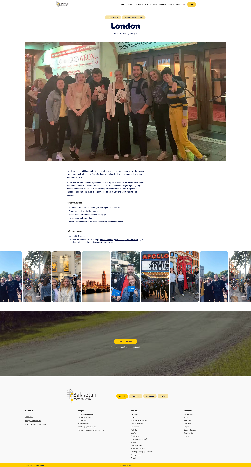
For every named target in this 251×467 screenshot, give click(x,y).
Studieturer (135, 427)
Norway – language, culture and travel (91, 430)
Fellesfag (148, 4)
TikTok (163, 396)
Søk (191, 4)
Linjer (122, 4)
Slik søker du (188, 414)
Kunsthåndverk (113, 17)
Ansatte (133, 442)
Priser (186, 417)
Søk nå (122, 396)
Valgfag (155, 4)
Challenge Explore (84, 417)
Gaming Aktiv (82, 420)
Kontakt (178, 4)
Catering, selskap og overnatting (142, 452)
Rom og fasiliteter (137, 424)
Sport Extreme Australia (86, 414)
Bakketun (134, 414)
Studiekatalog (189, 433)
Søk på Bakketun (125, 341)
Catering (171, 4)
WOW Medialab (39, 465)
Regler (186, 427)
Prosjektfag (162, 4)
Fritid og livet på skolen (139, 420)
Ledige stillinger (136, 445)
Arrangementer (136, 455)
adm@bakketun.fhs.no (33, 421)
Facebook (135, 396)
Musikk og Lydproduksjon (134, 17)
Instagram (150, 396)
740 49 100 (29, 417)
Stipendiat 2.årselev (138, 448)
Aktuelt (133, 458)
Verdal (133, 417)
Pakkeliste (187, 424)
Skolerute (187, 420)
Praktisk (138, 4)
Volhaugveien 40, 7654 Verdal (35, 424)
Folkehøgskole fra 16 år (139, 439)
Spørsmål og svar (190, 430)
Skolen (130, 4)
